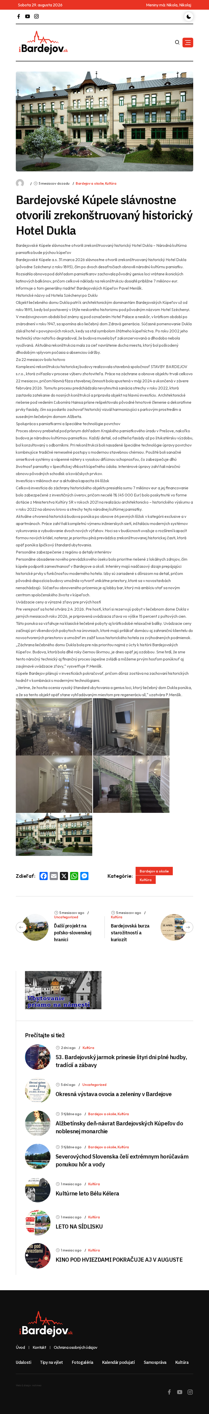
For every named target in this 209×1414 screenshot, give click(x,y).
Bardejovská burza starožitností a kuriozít (130, 932)
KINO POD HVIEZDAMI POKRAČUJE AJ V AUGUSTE (119, 1259)
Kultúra (110, 183)
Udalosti (23, 1362)
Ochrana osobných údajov (76, 1347)
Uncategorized (66, 917)
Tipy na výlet (51, 1362)
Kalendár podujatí (118, 1362)
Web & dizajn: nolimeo (28, 1385)
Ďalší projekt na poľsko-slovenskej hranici (73, 932)
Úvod (20, 1347)
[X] (64, 876)
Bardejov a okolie (89, 183)
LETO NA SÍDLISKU (79, 1226)
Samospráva (155, 1362)
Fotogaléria (82, 1362)
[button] (187, 42)
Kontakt (39, 1347)
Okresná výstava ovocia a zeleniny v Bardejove (114, 1094)
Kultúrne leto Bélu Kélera (87, 1193)
